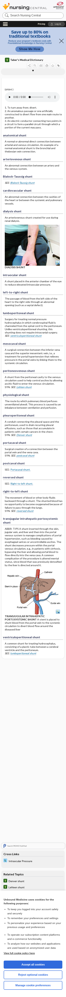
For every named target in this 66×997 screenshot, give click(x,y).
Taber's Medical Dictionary (26, 59)
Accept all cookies (33, 964)
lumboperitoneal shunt (23, 653)
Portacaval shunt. (20, 469)
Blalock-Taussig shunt (22, 182)
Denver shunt (24, 434)
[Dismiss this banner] (61, 41)
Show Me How (29, 49)
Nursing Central (24, 6)
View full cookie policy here (19, 953)
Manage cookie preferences (33, 985)
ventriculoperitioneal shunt (25, 335)
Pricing (41, 24)
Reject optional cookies (33, 974)
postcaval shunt (25, 455)
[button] (56, 24)
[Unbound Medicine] (59, 5)
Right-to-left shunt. (21, 483)
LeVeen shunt (24, 387)
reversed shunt (24, 510)
